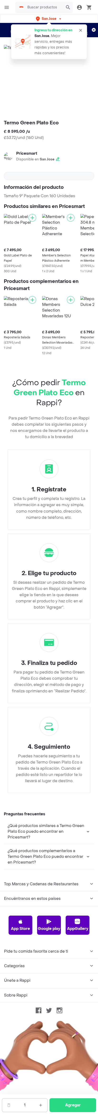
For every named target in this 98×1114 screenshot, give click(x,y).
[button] (49, 19)
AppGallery (77, 928)
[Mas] (40, 1105)
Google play (49, 928)
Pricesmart (26, 153)
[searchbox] (43, 7)
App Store (20, 928)
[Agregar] (32, 218)
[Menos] (9, 1105)
